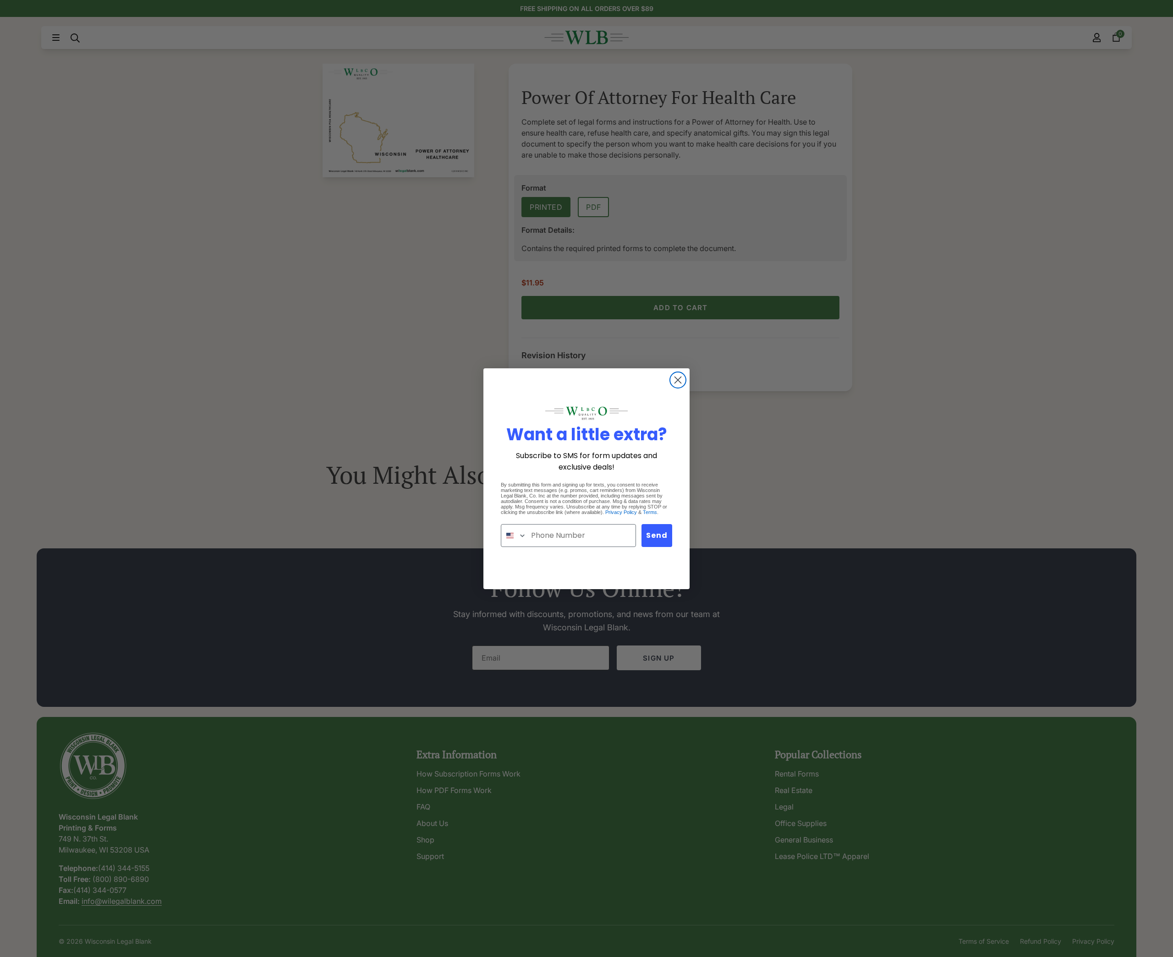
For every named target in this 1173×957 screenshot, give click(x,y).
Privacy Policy (621, 512)
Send (657, 535)
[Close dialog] (678, 380)
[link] (586, 413)
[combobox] (513, 536)
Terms (650, 512)
